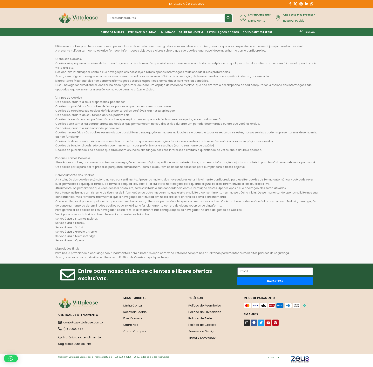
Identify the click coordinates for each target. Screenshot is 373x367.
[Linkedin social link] (306, 4)
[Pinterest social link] (301, 4)
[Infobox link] (255, 18)
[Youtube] (268, 323)
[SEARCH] (228, 18)
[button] (11, 358)
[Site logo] (78, 18)
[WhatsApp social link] (312, 4)
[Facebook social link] (290, 4)
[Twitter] (261, 323)
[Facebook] (254, 323)
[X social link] (295, 4)
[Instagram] (247, 323)
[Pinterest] (275, 323)
